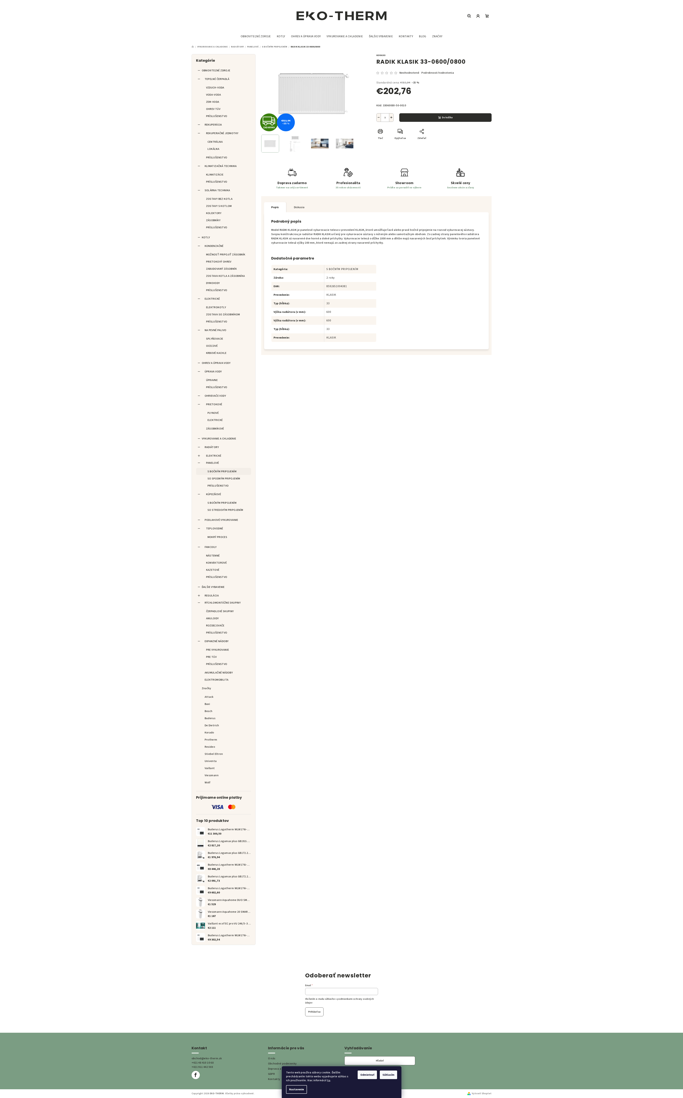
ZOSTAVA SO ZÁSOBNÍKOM (223, 314)
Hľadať (380, 1061)
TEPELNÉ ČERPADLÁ (217, 79)
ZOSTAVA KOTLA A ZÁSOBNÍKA (225, 276)
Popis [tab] (275, 207)
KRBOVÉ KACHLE (216, 353)
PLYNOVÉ (213, 413)
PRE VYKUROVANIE (217, 650)
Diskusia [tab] (299, 207)
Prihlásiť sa (314, 1012)
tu (328, 1080)
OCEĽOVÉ (212, 346)
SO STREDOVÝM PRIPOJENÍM (225, 510)
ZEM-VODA (212, 102)
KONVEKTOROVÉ (216, 563)
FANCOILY (211, 547)
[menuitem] (256, 36)
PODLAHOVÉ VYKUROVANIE (221, 520)
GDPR (271, 1074)
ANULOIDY (212, 618)
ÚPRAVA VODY (213, 371)
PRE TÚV (211, 657)
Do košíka (447, 117)
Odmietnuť (367, 1075)
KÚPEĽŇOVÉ (213, 494)
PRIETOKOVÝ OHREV (218, 262)
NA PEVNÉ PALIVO (215, 330)
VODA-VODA (213, 95)
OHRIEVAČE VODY (215, 396)
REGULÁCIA (212, 596)
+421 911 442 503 (202, 1067)
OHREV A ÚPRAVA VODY (216, 363)
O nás (271, 1058)
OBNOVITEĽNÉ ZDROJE (216, 70)
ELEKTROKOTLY (216, 307)
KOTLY (206, 237)
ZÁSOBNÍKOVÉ (215, 429)
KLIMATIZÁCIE (215, 175)
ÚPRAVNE (212, 380)
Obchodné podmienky (282, 1064)
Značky (206, 688)
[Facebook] (196, 1075)
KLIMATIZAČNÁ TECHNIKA (221, 166)
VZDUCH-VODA (215, 88)
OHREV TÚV (213, 109)
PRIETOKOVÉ (214, 404)
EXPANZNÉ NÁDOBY (217, 641)
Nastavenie (296, 1089)
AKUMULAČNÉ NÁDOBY (219, 673)
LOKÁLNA (213, 149)
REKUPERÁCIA (213, 125)
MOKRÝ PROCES (217, 537)
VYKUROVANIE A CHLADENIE (219, 439)
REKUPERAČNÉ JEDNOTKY (222, 133)
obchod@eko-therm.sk (207, 1058)
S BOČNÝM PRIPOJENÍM (222, 471)
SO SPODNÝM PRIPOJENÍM (223, 479)
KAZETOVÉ (212, 570)
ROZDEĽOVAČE (215, 625)
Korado (381, 55)
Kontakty (274, 1079)
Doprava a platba (279, 1069)
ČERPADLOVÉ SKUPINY (220, 611)
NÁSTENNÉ (213, 556)
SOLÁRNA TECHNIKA (217, 190)
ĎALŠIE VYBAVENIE (213, 587)
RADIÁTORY (212, 447)
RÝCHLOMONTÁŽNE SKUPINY (223, 603)
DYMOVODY (213, 283)
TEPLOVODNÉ (214, 528)
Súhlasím (388, 1075)
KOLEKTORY (214, 213)
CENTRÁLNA (215, 142)
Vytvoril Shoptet (481, 1093)
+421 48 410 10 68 (203, 1063)
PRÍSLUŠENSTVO (216, 116)
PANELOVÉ (212, 463)
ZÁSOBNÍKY (213, 220)
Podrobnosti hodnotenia (437, 73)
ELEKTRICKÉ (212, 299)
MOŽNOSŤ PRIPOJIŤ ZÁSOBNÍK (225, 254)
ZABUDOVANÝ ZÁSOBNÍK (221, 269)
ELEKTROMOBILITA (217, 680)
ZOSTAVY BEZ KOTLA (219, 199)
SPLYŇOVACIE (214, 339)
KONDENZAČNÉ (214, 246)
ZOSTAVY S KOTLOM (219, 206)
